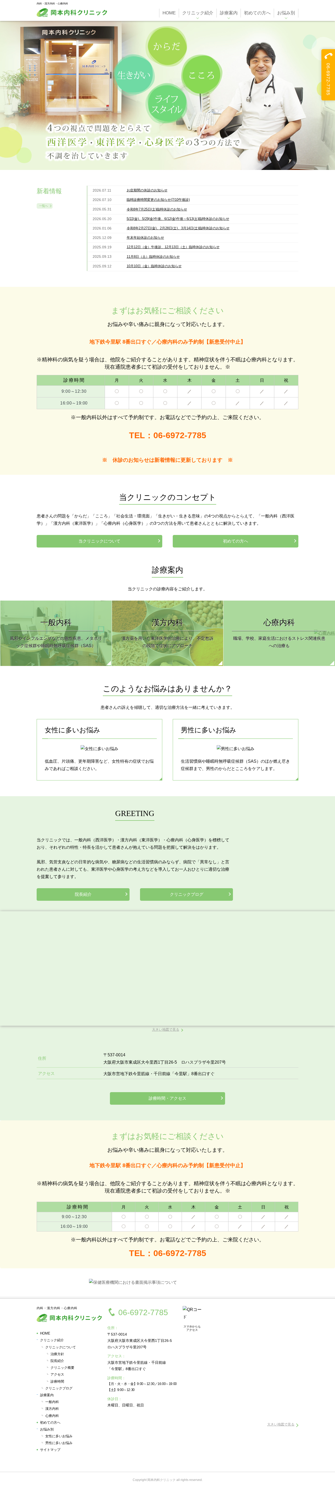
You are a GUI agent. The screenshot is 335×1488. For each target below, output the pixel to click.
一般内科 (52, 1402)
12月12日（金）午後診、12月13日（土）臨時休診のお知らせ (173, 247)
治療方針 (57, 1354)
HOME (45, 1333)
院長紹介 (83, 894)
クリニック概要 (62, 1368)
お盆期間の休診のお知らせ (147, 190)
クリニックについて (60, 1347)
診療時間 (57, 1381)
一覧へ (43, 205)
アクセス (57, 1374)
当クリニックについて (99, 541)
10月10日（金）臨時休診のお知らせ (154, 266)
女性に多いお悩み (58, 1436)
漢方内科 (52, 1409)
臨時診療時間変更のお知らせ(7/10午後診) (158, 200)
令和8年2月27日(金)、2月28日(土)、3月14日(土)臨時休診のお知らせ (178, 228)
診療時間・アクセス (167, 1098)
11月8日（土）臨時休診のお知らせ (153, 257)
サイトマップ (50, 1450)
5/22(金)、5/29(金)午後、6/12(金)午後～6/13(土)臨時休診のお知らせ (178, 219)
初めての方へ (235, 541)
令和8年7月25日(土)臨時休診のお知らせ (157, 209)
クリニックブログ (186, 894)
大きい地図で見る (165, 1029)
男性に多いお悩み (58, 1443)
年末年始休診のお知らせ (145, 238)
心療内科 (52, 1416)
